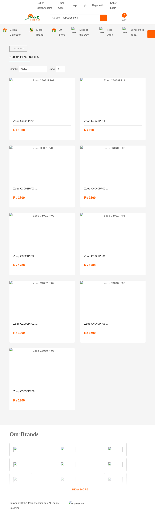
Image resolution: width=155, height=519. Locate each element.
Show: (52, 69)
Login (84, 5)
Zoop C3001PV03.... (25, 188)
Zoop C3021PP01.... (96, 256)
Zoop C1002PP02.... (25, 323)
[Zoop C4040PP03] (113, 300)
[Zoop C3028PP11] (113, 97)
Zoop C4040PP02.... (96, 188)
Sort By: (14, 69)
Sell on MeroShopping (44, 5)
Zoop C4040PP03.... (96, 323)
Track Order (61, 5)
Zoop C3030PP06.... (25, 391)
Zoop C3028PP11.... (96, 120)
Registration (98, 5)
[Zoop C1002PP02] (42, 300)
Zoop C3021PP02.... (25, 256)
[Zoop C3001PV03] (42, 164)
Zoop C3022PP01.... (25, 120)
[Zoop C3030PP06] (42, 367)
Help (74, 5)
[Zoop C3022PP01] (42, 97)
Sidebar (19, 49)
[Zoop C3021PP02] (42, 232)
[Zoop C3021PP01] (113, 232)
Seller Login (113, 5)
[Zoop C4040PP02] (113, 164)
